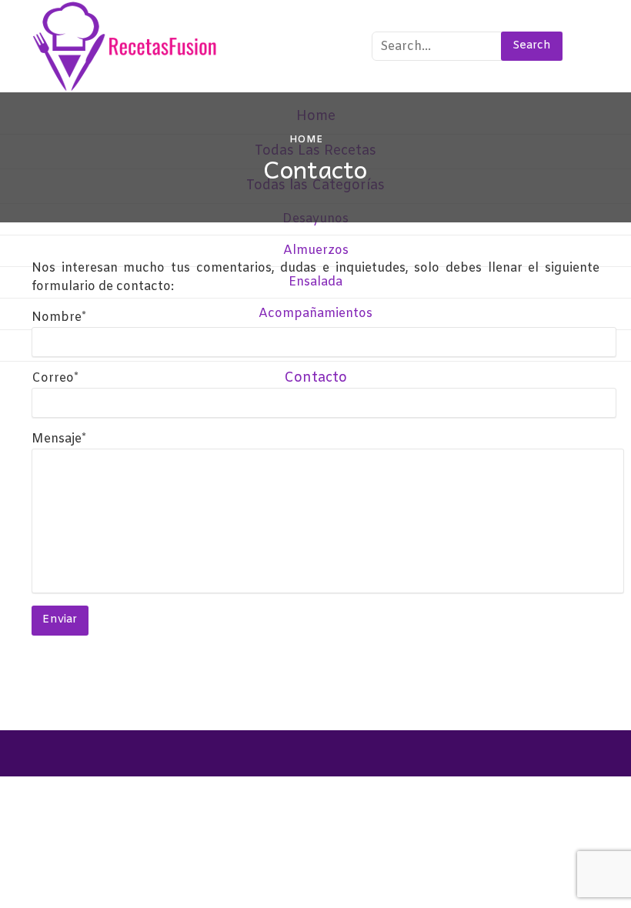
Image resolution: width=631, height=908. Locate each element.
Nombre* (59, 317)
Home (306, 140)
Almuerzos (316, 250)
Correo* (55, 378)
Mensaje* (59, 439)
